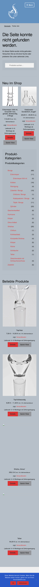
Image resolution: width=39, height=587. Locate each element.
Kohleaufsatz (15, 234)
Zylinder (13, 206)
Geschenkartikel (14, 210)
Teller (12, 254)
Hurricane (11, 214)
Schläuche (14, 250)
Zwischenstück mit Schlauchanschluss (17, 259)
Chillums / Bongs (19, 194)
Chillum (13, 230)
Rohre (12, 246)
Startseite (7, 26)
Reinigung (14, 186)
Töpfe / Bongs (18, 202)
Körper (10, 218)
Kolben (13, 182)
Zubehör (11, 265)
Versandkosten (12, 125)
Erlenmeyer (14, 174)
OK (13, 583)
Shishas (11, 226)
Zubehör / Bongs (16, 190)
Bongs (10, 170)
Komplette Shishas (17, 238)
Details (10, 137)
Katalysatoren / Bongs (21, 198)
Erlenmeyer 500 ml (20, 178)
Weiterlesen (23, 583)
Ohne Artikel (12, 222)
